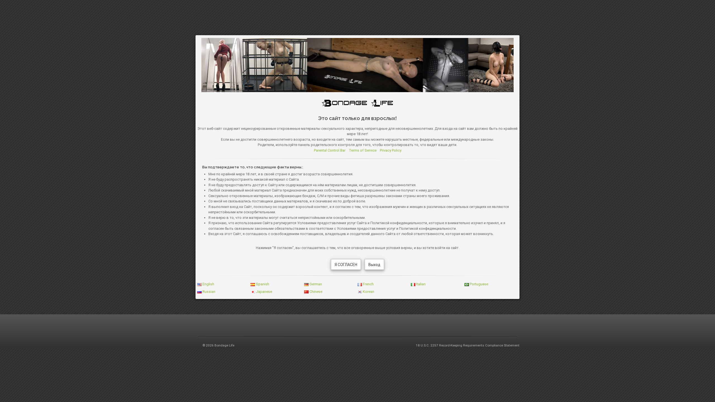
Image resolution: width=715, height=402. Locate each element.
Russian (208, 291)
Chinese (315, 291)
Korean (368, 291)
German (315, 284)
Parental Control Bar (329, 150)
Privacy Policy (390, 150)
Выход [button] (374, 264)
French (368, 284)
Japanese (263, 291)
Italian (420, 284)
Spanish (262, 284)
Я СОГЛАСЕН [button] (346, 264)
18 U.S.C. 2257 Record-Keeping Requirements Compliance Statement (467, 345)
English (208, 284)
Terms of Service (362, 150)
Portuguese (478, 284)
